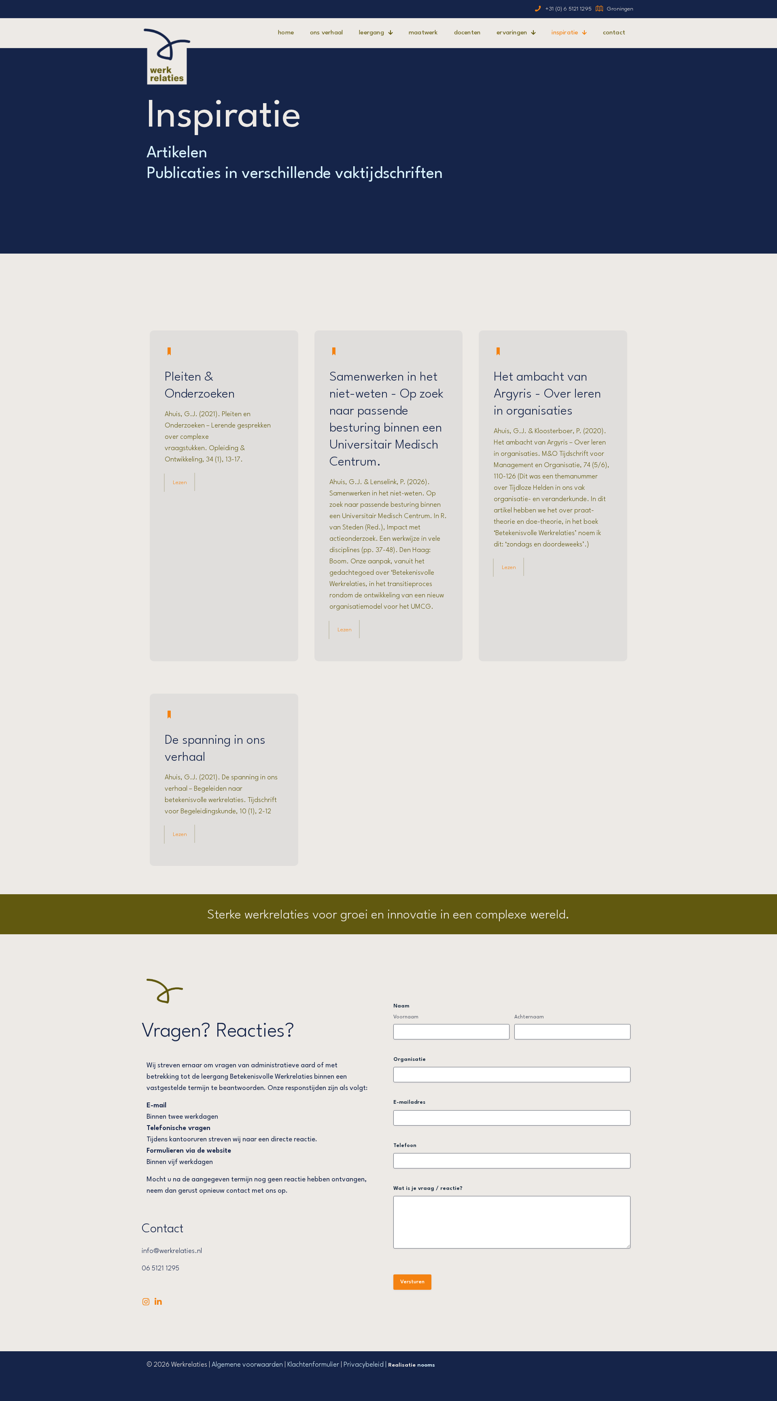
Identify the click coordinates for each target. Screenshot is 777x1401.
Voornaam (405, 1017)
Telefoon (404, 1145)
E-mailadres (409, 1102)
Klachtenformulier (313, 1364)
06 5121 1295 (160, 1268)
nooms (426, 1365)
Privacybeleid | (366, 1364)
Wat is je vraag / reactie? (428, 1188)
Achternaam (529, 1017)
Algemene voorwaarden (247, 1364)
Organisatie (409, 1059)
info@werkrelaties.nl (172, 1251)
